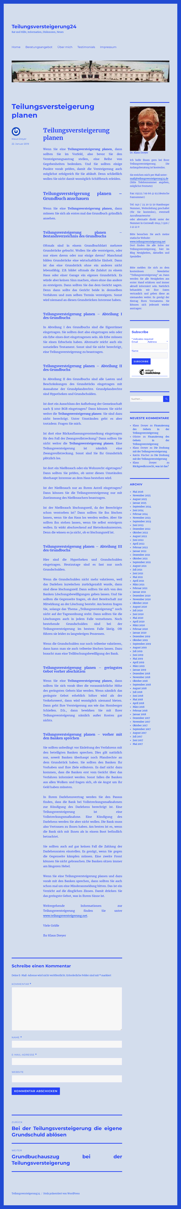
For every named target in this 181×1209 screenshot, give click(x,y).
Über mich (64, 47)
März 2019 (139, 666)
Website (18, 1072)
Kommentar (21, 984)
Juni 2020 (138, 614)
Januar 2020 (139, 632)
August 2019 (140, 647)
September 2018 (142, 684)
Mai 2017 (138, 744)
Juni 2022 (138, 540)
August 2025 (140, 499)
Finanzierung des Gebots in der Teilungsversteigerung (151, 429)
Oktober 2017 (140, 725)
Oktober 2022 (140, 532)
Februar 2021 (140, 588)
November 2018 (141, 677)
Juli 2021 (137, 569)
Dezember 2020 (141, 595)
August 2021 (140, 565)
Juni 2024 (138, 510)
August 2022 (140, 536)
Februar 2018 (140, 710)
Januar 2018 (139, 714)
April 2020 (138, 621)
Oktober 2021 (140, 558)
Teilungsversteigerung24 (44, 26)
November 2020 (142, 599)
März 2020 (139, 625)
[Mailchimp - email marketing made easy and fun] (150, 374)
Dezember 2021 (141, 554)
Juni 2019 (138, 655)
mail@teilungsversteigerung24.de (149, 178)
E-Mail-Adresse (24, 1054)
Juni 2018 (138, 695)
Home (16, 47)
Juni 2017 (138, 740)
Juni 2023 (138, 525)
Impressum (108, 47)
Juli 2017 (137, 736)
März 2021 (138, 584)
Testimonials (86, 47)
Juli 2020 (138, 610)
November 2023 (141, 517)
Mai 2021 (138, 577)
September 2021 (142, 562)
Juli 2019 (137, 651)
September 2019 (142, 643)
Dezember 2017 (141, 718)
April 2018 (138, 703)
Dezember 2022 (141, 528)
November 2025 (142, 495)
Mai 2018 (138, 699)
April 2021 (138, 580)
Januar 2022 (139, 551)
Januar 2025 (139, 502)
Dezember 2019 (141, 636)
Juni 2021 (138, 573)
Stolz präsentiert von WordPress (61, 1193)
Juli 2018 (137, 692)
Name (17, 1037)
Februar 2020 (140, 629)
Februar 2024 (140, 514)
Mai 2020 (138, 617)
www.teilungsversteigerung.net (65, 915)
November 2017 (141, 721)
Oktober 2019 (140, 640)
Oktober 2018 (140, 680)
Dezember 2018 (141, 673)
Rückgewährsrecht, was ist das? (151, 466)
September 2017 (142, 729)
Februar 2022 (140, 547)
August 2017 (140, 732)
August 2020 (140, 606)
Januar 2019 (139, 669)
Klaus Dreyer (19, 138)
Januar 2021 (139, 591)
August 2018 (140, 688)
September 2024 (142, 506)
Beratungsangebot (38, 47)
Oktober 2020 (140, 603)
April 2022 (138, 543)
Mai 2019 (138, 658)
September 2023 (142, 521)
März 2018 (138, 706)
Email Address (150, 341)
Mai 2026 (138, 491)
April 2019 (138, 662)
